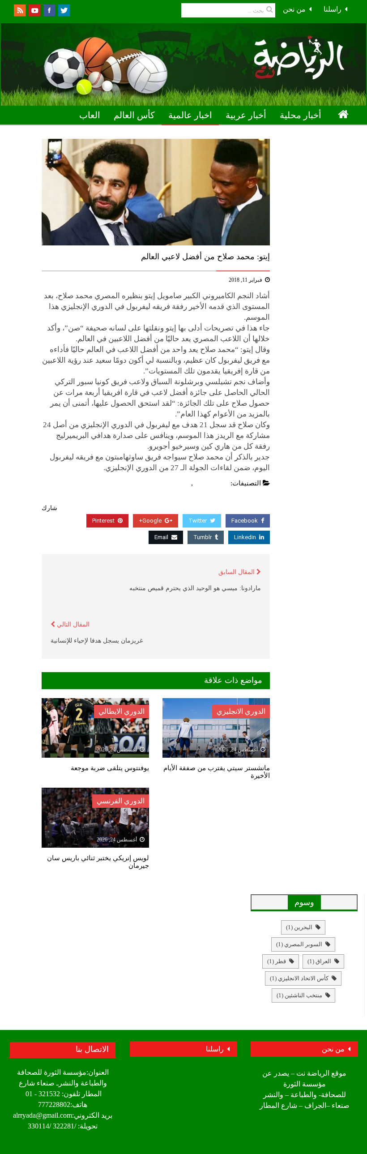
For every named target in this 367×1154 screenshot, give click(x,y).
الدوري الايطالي (121, 711)
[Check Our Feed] (19, 9)
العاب (89, 115)
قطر (276, 961)
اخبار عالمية (190, 115)
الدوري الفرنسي (121, 801)
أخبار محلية (300, 115)
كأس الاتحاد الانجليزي (299, 978)
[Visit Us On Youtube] (34, 9)
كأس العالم (134, 115)
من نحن (294, 9)
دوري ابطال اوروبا (317, 135)
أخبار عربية (246, 115)
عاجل (181, 483)
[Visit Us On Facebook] (49, 9)
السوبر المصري (299, 944)
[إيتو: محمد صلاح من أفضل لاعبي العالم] (156, 192)
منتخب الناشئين (299, 995)
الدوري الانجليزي (241, 711)
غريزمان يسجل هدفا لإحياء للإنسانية (97, 640)
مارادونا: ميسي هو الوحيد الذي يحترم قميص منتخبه (195, 588)
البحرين (299, 927)
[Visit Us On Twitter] (63, 9)
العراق (319, 961)
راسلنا (332, 9)
